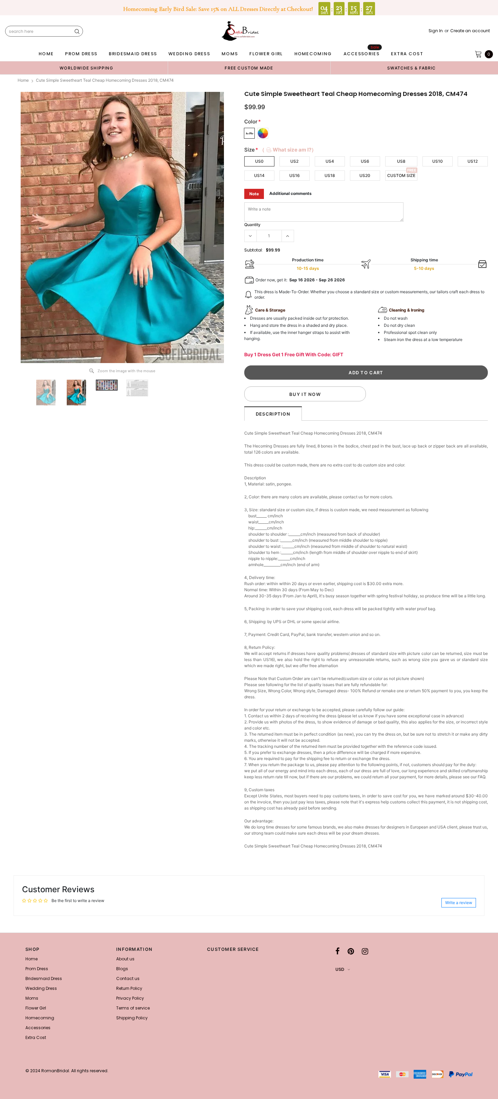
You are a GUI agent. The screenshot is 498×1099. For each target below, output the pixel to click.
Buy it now (305, 394)
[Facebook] (337, 951)
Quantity (252, 224)
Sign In (436, 31)
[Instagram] (365, 951)
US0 (259, 161)
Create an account (470, 31)
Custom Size (401, 175)
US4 (330, 161)
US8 (401, 161)
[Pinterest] (351, 951)
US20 (364, 175)
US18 (330, 175)
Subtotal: (253, 250)
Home (23, 80)
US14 (259, 175)
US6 (365, 161)
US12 (473, 161)
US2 (294, 161)
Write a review (458, 902)
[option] (86, 67)
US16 (294, 175)
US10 (437, 161)
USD (339, 969)
